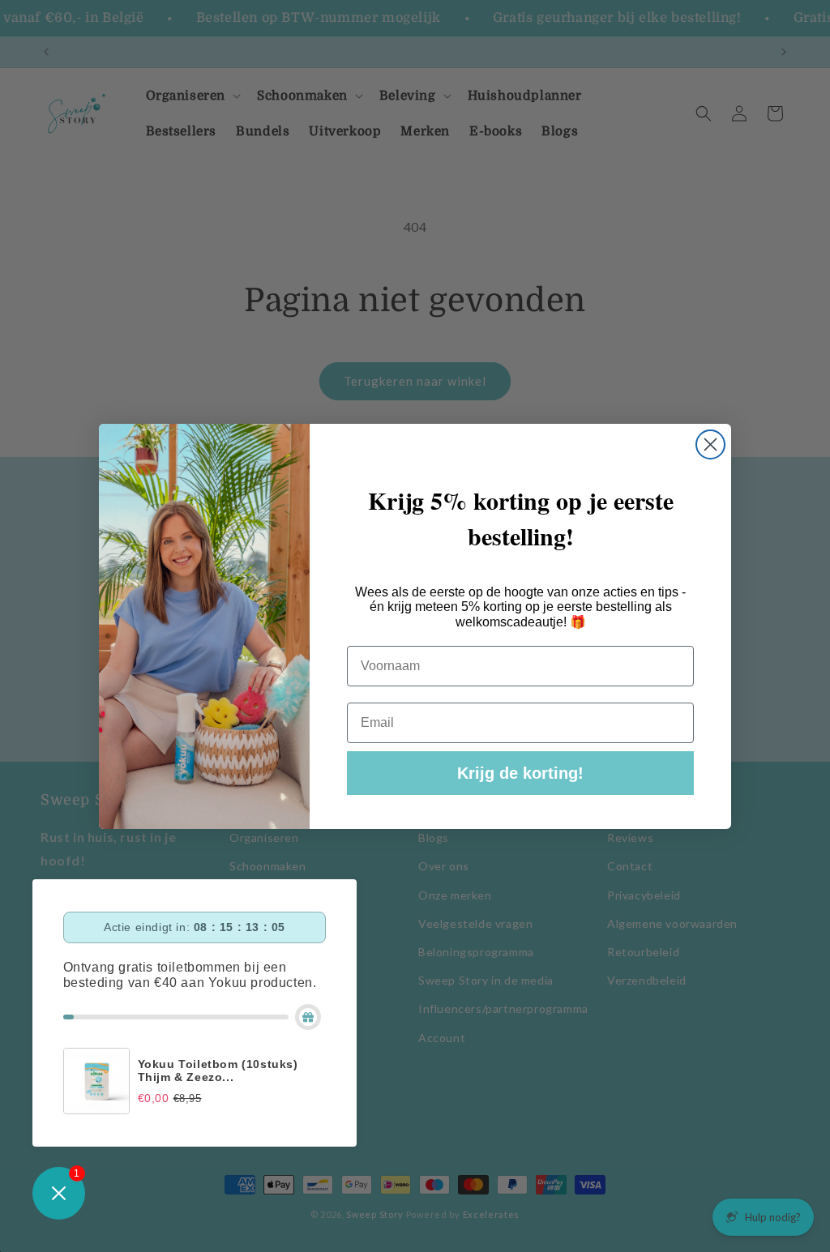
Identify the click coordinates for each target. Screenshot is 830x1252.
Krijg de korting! (520, 773)
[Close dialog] (710, 444)
